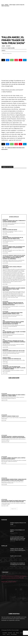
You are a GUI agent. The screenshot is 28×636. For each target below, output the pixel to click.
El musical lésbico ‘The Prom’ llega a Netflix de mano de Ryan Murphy (13, 458)
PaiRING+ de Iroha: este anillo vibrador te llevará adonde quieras (14, 221)
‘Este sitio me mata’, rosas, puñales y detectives (12, 267)
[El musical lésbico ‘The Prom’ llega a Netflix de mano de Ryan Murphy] (14, 449)
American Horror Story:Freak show (16, 147)
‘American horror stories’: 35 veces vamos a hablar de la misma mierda (13, 395)
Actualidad (5, 219)
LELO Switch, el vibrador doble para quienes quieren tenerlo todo (13, 313)
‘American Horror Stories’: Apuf (10, 416)
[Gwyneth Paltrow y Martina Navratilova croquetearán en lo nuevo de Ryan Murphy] (14, 427)
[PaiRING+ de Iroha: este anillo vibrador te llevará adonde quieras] (5, 550)
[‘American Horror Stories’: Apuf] (14, 407)
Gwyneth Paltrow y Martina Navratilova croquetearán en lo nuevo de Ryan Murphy (13, 437)
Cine (4, 320)
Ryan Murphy (4, 149)
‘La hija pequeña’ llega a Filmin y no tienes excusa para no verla (14, 332)
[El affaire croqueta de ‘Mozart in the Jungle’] (5, 524)
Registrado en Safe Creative (8, 581)
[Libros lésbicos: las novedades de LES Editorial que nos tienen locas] (5, 565)
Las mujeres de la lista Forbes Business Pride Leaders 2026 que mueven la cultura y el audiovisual (13, 257)
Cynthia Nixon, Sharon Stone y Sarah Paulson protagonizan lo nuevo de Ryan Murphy (13, 480)
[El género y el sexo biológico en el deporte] (5, 532)
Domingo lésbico (7, 357)
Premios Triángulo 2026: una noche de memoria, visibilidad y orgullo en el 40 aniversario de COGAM (13, 303)
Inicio (2, 4)
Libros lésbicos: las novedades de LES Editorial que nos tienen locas (13, 238)
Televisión (8, 45)
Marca (3, 50)
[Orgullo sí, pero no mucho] (5, 558)
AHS (6, 147)
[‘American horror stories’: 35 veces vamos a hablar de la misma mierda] (14, 386)
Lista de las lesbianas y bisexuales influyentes (14, 255)
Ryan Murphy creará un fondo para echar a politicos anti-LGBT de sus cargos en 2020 (13, 501)
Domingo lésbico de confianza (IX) (12, 358)
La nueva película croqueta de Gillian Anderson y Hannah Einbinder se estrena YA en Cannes (14, 341)
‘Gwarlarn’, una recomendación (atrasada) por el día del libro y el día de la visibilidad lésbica (14, 367)
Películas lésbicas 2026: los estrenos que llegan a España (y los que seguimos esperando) (14, 247)
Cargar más (13, 508)
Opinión (4, 228)
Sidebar (6, 4)
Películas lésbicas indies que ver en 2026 (13, 350)
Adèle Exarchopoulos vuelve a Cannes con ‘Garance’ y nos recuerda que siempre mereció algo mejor (13, 322)
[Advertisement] (14, 21)
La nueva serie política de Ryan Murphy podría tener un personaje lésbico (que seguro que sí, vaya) (17, 538)
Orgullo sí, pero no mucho (10, 229)
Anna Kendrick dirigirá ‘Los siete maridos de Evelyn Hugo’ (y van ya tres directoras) (14, 289)
